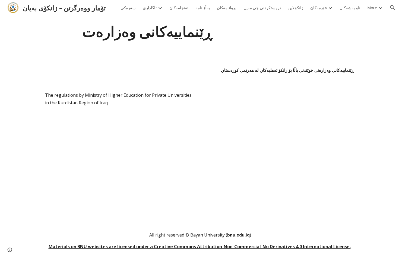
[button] (392, 7)
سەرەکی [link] (128, 7)
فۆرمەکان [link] (318, 7)
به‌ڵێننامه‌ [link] (202, 7)
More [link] (372, 7)
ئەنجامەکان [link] (178, 7)
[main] (147, 31)
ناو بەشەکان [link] (350, 7)
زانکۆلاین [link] (295, 7)
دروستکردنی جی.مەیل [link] (262, 7)
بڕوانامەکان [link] (226, 7)
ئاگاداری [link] (150, 7)
